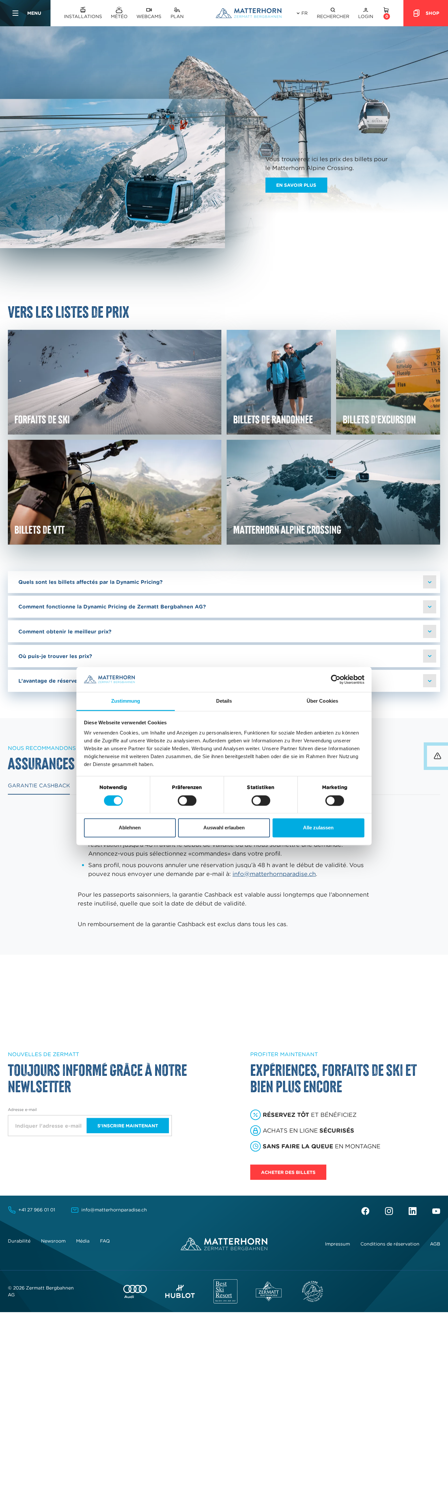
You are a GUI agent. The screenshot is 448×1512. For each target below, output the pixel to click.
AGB (435, 1244)
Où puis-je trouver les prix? (55, 656)
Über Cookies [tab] (322, 701)
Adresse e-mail (22, 1109)
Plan (177, 16)
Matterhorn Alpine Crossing (287, 529)
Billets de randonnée (273, 419)
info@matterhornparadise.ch (274, 874)
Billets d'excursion (379, 419)
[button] (333, 13)
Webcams (148, 16)
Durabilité (19, 1241)
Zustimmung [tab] (125, 701)
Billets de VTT (39, 529)
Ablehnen (130, 828)
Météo (119, 16)
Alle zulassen (318, 828)
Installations (83, 16)
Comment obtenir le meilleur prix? (65, 631)
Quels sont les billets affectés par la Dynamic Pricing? (90, 582)
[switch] (187, 800)
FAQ (105, 1241)
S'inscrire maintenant (127, 1125)
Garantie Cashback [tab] (39, 785)
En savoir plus (296, 185)
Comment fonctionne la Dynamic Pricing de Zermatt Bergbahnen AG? (112, 606)
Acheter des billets (288, 1172)
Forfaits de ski (42, 419)
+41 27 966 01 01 (36, 1210)
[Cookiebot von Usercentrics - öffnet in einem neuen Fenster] (335, 679)
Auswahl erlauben (224, 828)
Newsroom (53, 1241)
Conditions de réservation (389, 1244)
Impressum (337, 1244)
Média (83, 1241)
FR (304, 13)
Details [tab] (224, 701)
